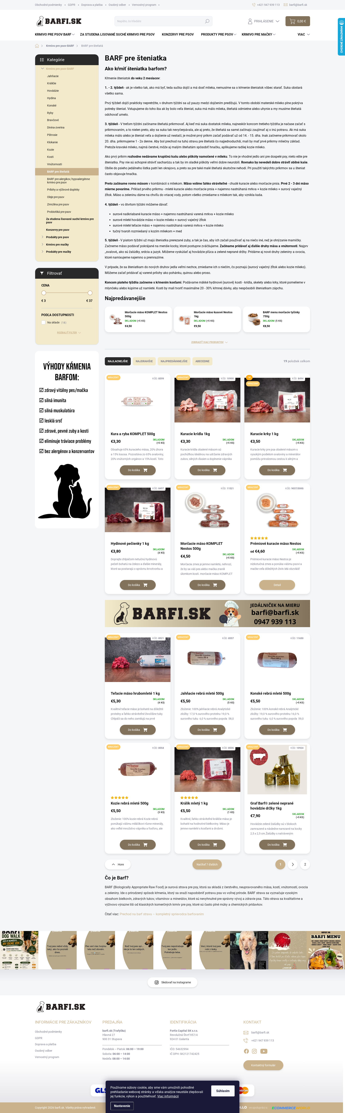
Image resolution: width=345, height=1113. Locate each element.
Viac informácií (168, 1096)
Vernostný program (144, 4)
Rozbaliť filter (67, 332)
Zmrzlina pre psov (58, 204)
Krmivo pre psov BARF (60, 68)
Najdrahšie (144, 361)
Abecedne (202, 361)
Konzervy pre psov (57, 229)
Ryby (50, 112)
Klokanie (52, 142)
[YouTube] (263, 1050)
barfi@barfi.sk (260, 1032)
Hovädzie (53, 90)
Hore (121, 864)
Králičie (51, 83)
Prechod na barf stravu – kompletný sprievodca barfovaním (162, 914)
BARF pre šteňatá (58, 171)
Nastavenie (122, 1106)
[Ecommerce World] (289, 1108)
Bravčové (53, 120)
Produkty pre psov (57, 237)
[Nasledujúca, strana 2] (293, 864)
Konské (51, 105)
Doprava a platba (92, 4)
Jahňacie (52, 76)
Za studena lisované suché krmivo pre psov (70, 220)
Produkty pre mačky (58, 251)
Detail (277, 585)
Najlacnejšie (118, 361)
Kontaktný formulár (263, 1065)
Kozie (50, 149)
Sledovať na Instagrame (176, 982)
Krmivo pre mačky (57, 244)
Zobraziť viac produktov (207, 342)
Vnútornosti (54, 164)
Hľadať (207, 21)
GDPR (71, 4)
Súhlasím (223, 1091)
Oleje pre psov (55, 197)
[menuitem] (55, 35)
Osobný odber (117, 4)
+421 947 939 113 (262, 1040)
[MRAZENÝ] (138, 402)
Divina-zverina (55, 127)
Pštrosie (52, 134)
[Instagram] (254, 1050)
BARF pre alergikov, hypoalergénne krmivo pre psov (68, 180)
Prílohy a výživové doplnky (63, 189)
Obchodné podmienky (48, 4)
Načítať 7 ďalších (207, 864)
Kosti (50, 156)
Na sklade (56, 322)
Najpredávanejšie (174, 361)
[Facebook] (246, 1050)
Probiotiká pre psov (59, 211)
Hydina (51, 98)
